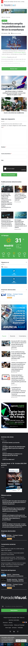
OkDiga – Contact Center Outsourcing (15, 294)
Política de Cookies (8, 625)
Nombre (3, 147)
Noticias (8, 17)
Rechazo (24, 640)
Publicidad (20, 627)
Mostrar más (13, 68)
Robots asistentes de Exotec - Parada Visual (12, 557)
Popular (4, 336)
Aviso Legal (8, 627)
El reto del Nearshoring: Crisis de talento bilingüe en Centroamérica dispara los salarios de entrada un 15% (18, 355)
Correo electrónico (6, 153)
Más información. (8, 644)
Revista (10, 622)
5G (14, 61)
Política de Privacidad (19, 625)
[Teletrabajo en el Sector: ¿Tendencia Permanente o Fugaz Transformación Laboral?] (21, 189)
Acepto (18, 640)
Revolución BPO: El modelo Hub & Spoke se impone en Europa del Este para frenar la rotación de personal (18, 344)
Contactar (14, 627)
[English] (24, 622)
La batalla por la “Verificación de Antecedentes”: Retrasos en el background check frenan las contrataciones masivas (18, 392)
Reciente (12, 336)
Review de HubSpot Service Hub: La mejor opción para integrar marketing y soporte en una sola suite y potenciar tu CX (18, 379)
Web (2, 160)
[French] (26, 622)
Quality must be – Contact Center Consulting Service (15, 580)
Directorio (5, 622)
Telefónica (4, 57)
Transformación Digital (19, 52)
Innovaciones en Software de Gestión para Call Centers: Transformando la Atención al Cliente (7, 223)
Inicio (4, 17)
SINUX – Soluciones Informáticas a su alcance (15, 575)
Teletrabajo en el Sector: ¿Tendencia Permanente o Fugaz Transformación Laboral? (20, 197)
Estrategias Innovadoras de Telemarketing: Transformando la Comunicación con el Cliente (21, 223)
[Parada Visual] (10, 5)
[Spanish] (23, 622)
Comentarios (22, 336)
